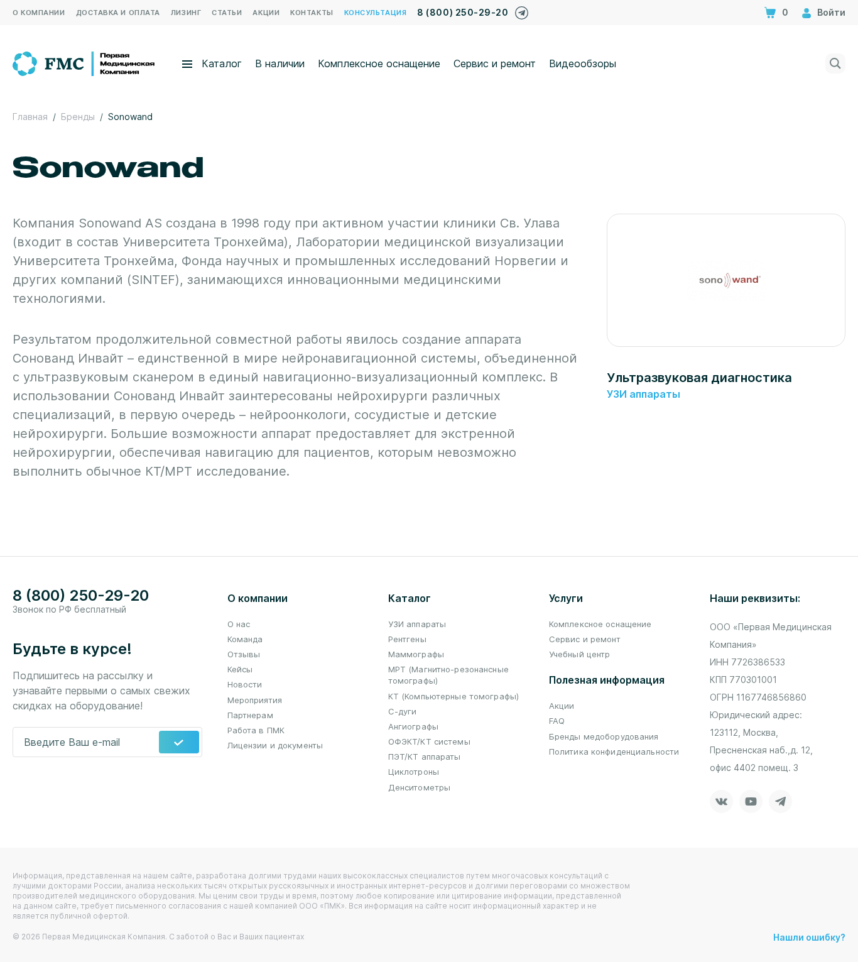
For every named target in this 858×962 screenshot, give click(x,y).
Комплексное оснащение (379, 63)
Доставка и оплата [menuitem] (118, 12)
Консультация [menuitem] (375, 12)
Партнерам (250, 715)
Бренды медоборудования (604, 736)
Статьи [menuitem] (227, 12)
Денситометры (419, 787)
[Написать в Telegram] (521, 9)
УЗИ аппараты (643, 394)
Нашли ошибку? (809, 937)
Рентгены (407, 639)
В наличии (280, 63)
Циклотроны (413, 772)
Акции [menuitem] (266, 12)
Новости (245, 684)
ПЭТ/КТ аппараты (424, 757)
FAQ (557, 721)
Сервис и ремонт (494, 63)
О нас (239, 624)
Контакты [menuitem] (311, 12)
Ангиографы (413, 726)
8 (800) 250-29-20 (462, 12)
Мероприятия (254, 700)
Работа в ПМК (256, 730)
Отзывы (244, 654)
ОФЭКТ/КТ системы (429, 741)
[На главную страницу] (84, 62)
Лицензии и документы (275, 745)
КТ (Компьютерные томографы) (453, 696)
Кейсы (240, 669)
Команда (245, 639)
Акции (562, 706)
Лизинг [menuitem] (186, 12)
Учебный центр (580, 654)
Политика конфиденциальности (614, 751)
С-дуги (402, 711)
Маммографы (416, 654)
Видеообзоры (582, 63)
